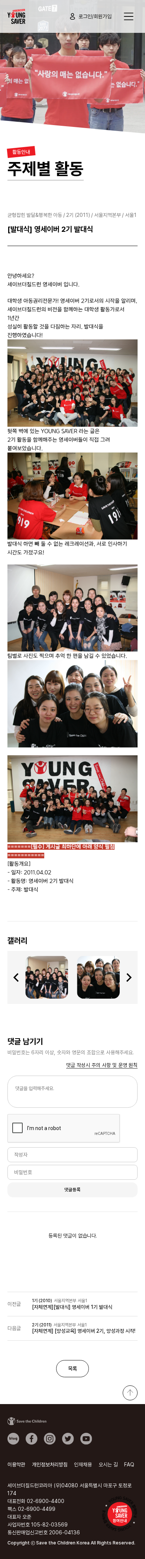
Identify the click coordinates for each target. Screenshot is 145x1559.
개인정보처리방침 (50, 1464)
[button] (16, 977)
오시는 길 (108, 1464)
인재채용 (83, 1464)
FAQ (129, 1464)
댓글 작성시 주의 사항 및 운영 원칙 (102, 1065)
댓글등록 (72, 1189)
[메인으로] (16, 16)
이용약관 (16, 1464)
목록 (72, 1368)
